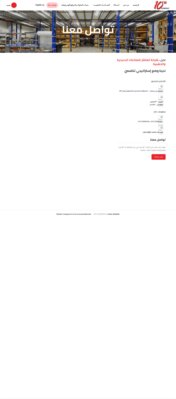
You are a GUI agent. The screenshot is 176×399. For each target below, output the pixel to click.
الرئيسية (94, 38)
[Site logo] (162, 5)
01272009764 (144, 121)
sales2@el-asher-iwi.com (153, 132)
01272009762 (157, 121)
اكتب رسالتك (158, 156)
